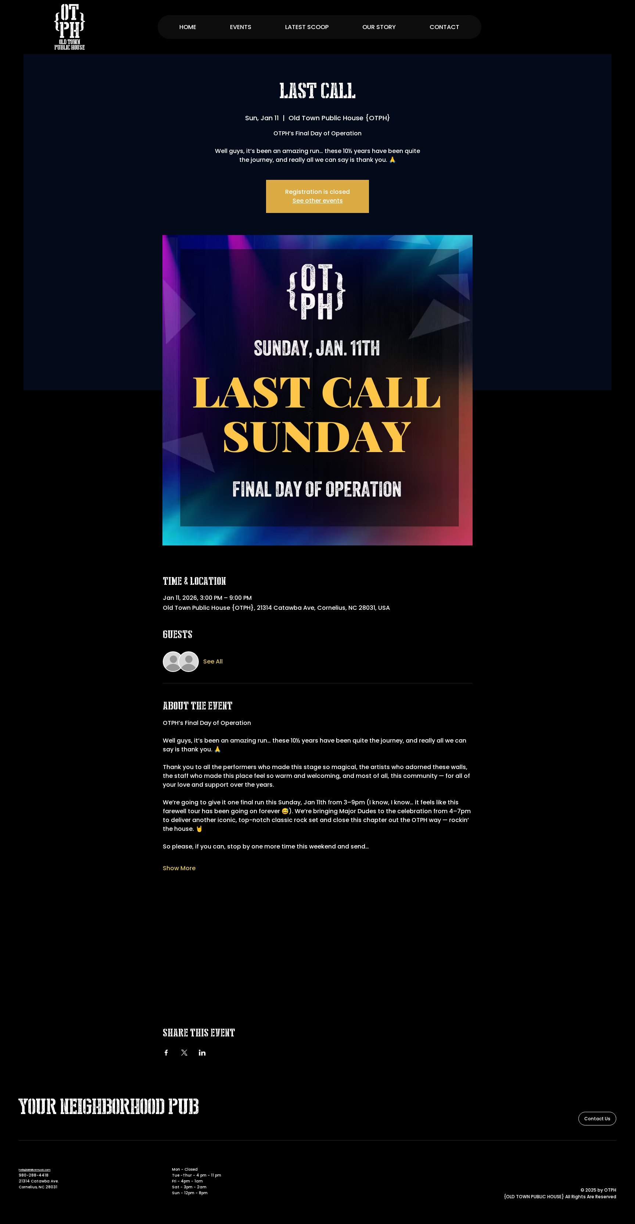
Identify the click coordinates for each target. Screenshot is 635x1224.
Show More (179, 868)
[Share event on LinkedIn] (202, 1053)
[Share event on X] (184, 1053)
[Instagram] (612, 1159)
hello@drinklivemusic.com (34, 1169)
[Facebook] (602, 1159)
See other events (318, 200)
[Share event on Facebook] (166, 1053)
